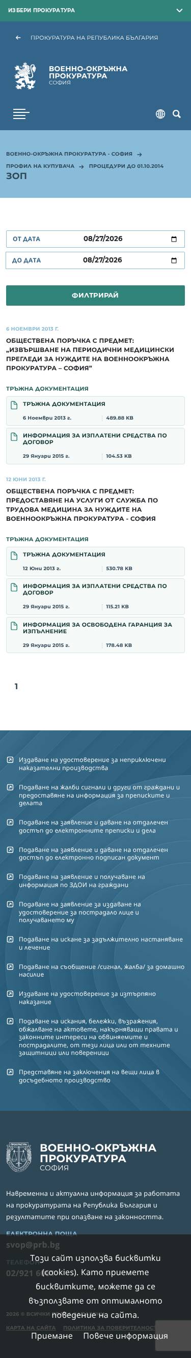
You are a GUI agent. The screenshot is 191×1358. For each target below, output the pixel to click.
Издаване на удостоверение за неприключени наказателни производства (92, 763)
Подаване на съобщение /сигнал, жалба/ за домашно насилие (102, 970)
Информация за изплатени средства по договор (95, 445)
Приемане (52, 1335)
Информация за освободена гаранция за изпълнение (97, 634)
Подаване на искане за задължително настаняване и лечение (101, 943)
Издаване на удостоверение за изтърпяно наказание (87, 997)
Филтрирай (95, 295)
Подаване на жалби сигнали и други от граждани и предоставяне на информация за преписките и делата (99, 795)
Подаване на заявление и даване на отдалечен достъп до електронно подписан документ (93, 853)
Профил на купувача (40, 166)
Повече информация (125, 1335)
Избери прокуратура (41, 10)
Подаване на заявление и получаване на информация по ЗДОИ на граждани (82, 880)
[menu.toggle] (21, 114)
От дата (26, 238)
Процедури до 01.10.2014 (126, 166)
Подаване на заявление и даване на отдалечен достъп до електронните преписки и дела (93, 826)
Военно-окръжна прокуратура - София (69, 154)
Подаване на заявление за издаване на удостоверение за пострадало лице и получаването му (80, 912)
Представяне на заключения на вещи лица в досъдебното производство (89, 1076)
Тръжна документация (78, 410)
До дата (26, 260)
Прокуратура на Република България (94, 37)
